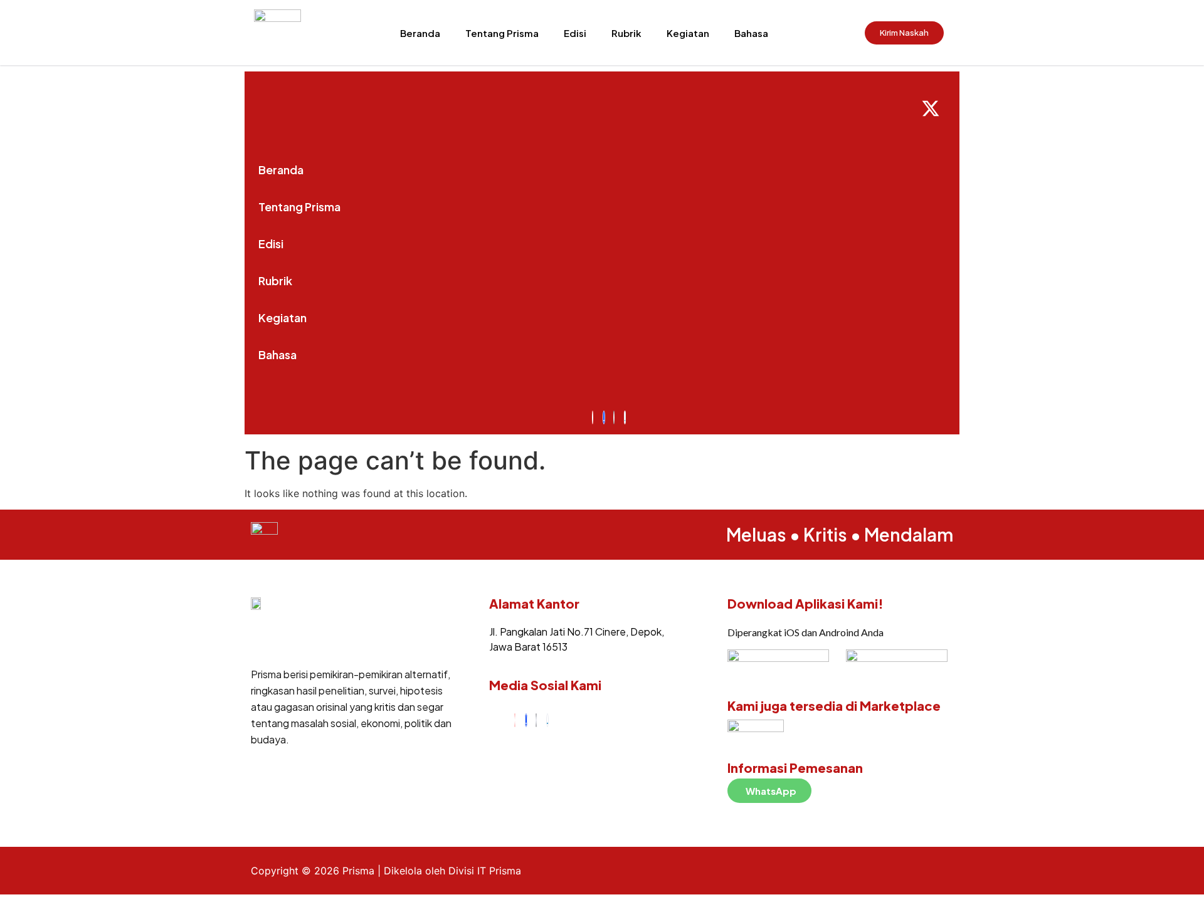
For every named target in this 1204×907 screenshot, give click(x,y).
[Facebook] (526, 720)
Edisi (575, 33)
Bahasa (751, 33)
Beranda (420, 33)
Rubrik (626, 33)
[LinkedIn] (547, 720)
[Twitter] (536, 720)
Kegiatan (688, 33)
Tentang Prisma (502, 33)
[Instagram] (514, 720)
